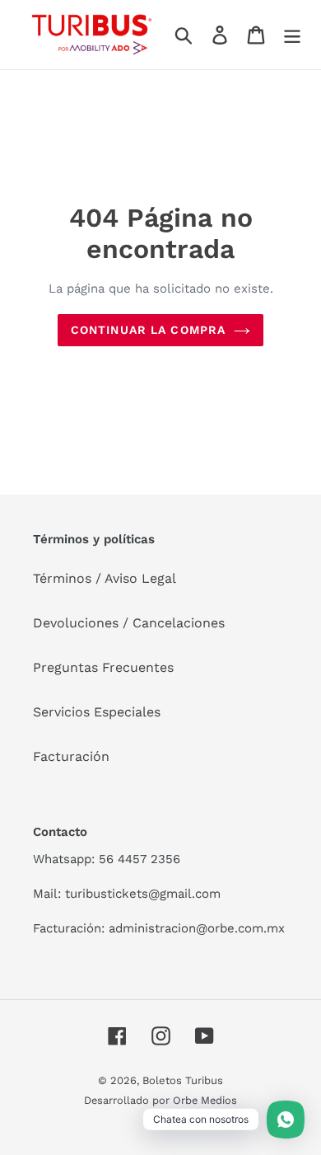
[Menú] (292, 35)
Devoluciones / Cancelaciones (129, 623)
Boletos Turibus (182, 1080)
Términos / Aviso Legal (104, 578)
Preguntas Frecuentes (103, 667)
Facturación (71, 756)
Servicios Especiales (96, 712)
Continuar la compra (148, 329)
